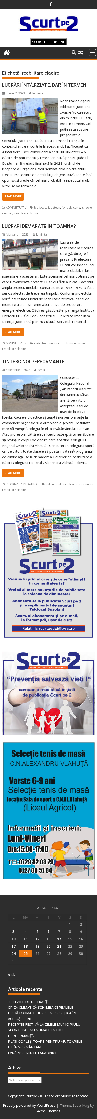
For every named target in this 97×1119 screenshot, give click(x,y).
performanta (84, 484)
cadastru (40, 343)
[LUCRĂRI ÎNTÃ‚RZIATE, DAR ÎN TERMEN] (30, 101)
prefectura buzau (73, 343)
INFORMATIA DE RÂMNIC (22, 484)
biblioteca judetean (47, 208)
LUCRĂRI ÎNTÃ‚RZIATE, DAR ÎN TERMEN (44, 85)
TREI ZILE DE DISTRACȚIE (29, 1001)
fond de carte (71, 208)
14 (59, 938)
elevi (71, 484)
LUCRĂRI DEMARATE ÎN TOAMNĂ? (39, 226)
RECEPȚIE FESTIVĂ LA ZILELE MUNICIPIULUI (44, 1024)
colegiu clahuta (56, 484)
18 (26, 946)
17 (14, 946)
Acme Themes (48, 1111)
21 (59, 946)
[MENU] (92, 52)
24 (14, 953)
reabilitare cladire (26, 213)
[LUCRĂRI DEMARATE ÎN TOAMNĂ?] (30, 242)
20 (48, 946)
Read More (12, 196)
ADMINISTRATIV (16, 208)
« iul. (11, 974)
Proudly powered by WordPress (29, 1105)
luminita (37, 93)
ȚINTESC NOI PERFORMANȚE (33, 361)
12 (37, 938)
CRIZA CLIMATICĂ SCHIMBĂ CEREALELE (40, 1007)
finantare (54, 343)
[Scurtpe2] (6, 52)
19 (37, 946)
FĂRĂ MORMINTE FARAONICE (32, 1052)
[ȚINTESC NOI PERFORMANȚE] (30, 377)
